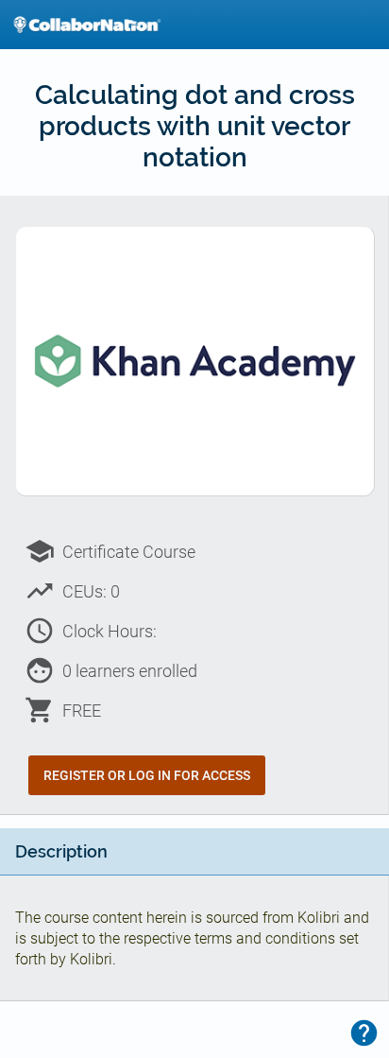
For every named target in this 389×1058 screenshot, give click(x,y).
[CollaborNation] (86, 24)
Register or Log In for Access (146, 775)
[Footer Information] (364, 1033)
